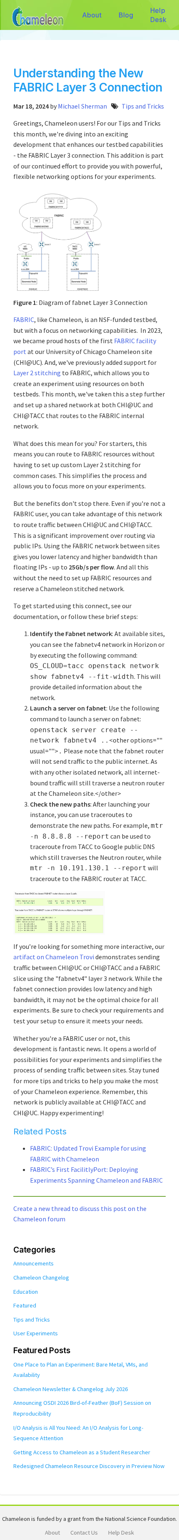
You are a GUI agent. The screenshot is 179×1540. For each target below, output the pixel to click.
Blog (126, 15)
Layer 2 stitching (37, 373)
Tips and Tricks (143, 106)
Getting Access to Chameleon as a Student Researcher (81, 1452)
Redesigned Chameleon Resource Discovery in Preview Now (88, 1466)
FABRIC (23, 319)
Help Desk (158, 15)
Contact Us (84, 1532)
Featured (24, 1305)
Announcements (33, 1263)
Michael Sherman (82, 106)
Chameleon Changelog (41, 1277)
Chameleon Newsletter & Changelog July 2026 (70, 1389)
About (92, 15)
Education (25, 1291)
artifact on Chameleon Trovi (53, 957)
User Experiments (35, 1333)
